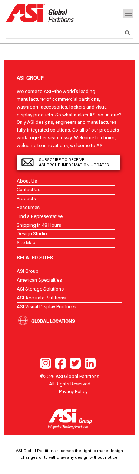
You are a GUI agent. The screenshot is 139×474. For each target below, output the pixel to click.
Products (26, 198)
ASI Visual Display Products (46, 306)
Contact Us (28, 189)
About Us (27, 181)
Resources (28, 207)
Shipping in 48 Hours (39, 225)
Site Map (26, 242)
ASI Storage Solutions (40, 289)
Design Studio (32, 233)
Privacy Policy (73, 391)
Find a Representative (40, 216)
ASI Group (28, 271)
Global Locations (53, 321)
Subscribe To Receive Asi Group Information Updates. (74, 163)
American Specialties (39, 280)
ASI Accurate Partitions (41, 298)
